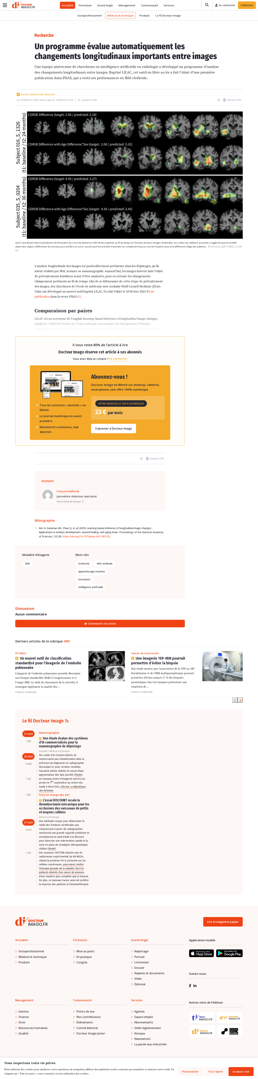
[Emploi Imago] (202, 1031)
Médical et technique (120, 15)
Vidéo (138, 979)
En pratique (84, 957)
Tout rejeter (215, 1071)
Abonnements (143, 1022)
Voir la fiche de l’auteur (69, 501)
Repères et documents (149, 973)
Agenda (139, 1011)
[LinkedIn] (195, 985)
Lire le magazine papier (223, 922)
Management (126, 5)
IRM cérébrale (105, 563)
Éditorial (139, 984)
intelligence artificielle (90, 587)
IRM (27, 563)
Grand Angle (105, 5)
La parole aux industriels (150, 1044)
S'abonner (247, 5)
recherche (84, 563)
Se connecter (118, 359)
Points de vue (85, 1011)
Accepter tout (241, 1071)
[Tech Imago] (202, 1017)
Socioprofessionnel (89, 15)
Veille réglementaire (147, 1028)
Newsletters (142, 1039)
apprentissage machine (91, 571)
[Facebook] (190, 985)
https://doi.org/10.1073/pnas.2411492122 (86, 536)
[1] (79, 296)
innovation (84, 579)
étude (78, 774)
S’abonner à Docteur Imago (113, 428)
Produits (144, 15)
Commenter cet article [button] (102, 623)
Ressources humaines (33, 1028)
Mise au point (85, 951)
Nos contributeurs (88, 1017)
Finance (23, 1017)
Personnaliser (190, 1071)
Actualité (67, 5)
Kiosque (139, 1033)
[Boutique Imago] (230, 1017)
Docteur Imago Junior (90, 1033)
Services (169, 5)
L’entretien (141, 962)
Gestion (23, 1011)
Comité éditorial (87, 1028)
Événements (84, 1022)
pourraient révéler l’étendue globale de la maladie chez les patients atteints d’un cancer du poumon (61, 868)
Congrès (81, 962)
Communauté (149, 5)
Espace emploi (143, 1017)
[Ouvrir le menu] (5, 5)
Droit (21, 1022)
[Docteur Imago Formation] (230, 1031)
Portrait (139, 957)
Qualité (23, 1033)
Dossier (139, 968)
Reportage (141, 951)
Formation (85, 5)
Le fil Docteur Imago (168, 15)
